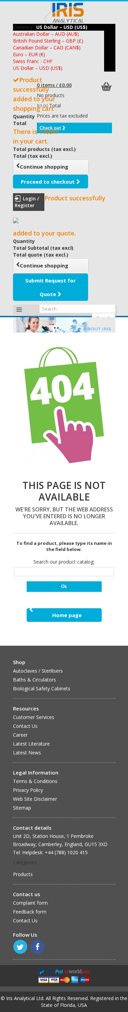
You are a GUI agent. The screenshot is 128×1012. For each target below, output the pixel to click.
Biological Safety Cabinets (41, 688)
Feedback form (29, 911)
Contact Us (25, 726)
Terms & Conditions (35, 781)
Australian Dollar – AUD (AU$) (46, 34)
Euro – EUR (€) (29, 54)
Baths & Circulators (34, 679)
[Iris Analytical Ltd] (64, 12)
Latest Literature (31, 743)
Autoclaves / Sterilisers (38, 671)
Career (20, 735)
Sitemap (22, 807)
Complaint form (30, 903)
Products (23, 874)
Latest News (27, 752)
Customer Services (33, 717)
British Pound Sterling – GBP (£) (48, 40)
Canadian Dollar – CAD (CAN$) (47, 47)
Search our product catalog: (64, 561)
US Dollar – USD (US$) (37, 68)
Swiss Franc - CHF (33, 61)
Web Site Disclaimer (35, 799)
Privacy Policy (28, 790)
